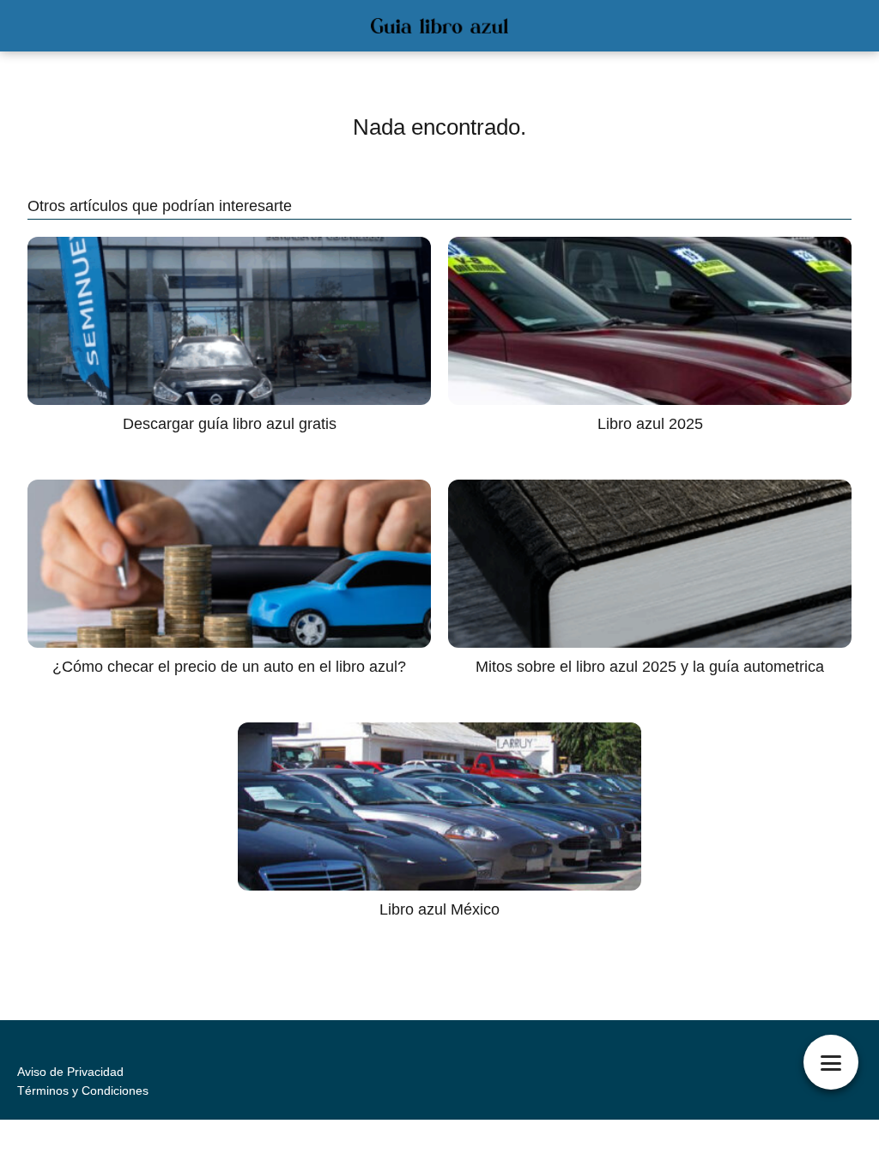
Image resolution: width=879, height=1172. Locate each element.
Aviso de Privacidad (70, 1071)
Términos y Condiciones (83, 1090)
